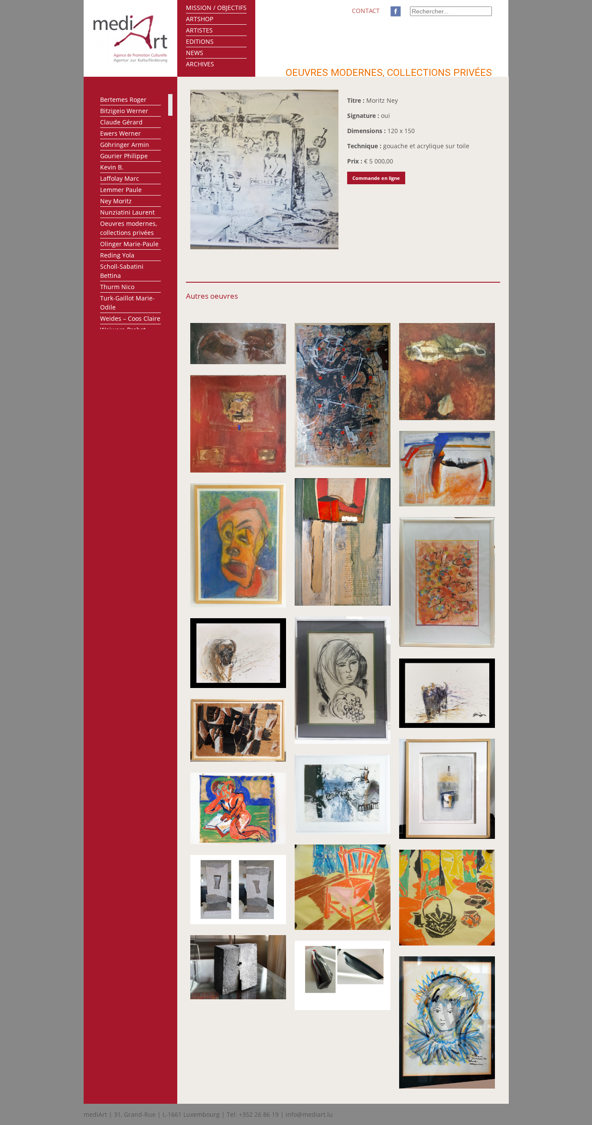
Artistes (199, 30)
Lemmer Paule (121, 190)
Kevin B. (112, 167)
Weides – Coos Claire (130, 318)
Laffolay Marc (119, 178)
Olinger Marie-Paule (129, 244)
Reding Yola (117, 255)
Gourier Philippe (124, 156)
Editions (200, 41)
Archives (200, 64)
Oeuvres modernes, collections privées (128, 228)
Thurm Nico (117, 287)
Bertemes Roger (123, 99)
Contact (366, 11)
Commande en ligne (376, 178)
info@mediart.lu (309, 1114)
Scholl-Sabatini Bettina (121, 271)
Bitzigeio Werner (124, 111)
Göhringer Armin (124, 144)
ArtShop (199, 19)
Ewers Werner (120, 133)
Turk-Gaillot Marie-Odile (127, 302)
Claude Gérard (121, 122)
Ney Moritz (116, 201)
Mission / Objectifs (216, 7)
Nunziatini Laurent (127, 212)
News (194, 53)
